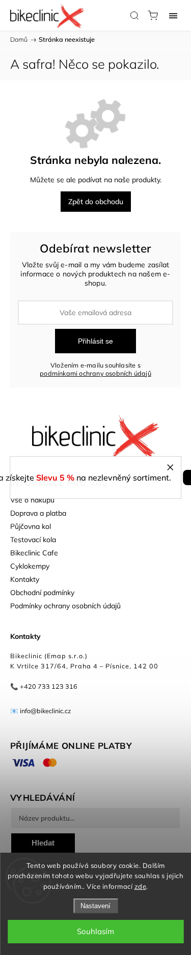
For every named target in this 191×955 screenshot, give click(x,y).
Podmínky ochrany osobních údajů (65, 605)
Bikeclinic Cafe (34, 552)
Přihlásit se (95, 341)
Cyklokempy (29, 566)
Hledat (43, 842)
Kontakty (24, 579)
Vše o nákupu (32, 499)
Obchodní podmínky (42, 592)
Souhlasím (95, 931)
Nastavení (95, 906)
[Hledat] (134, 15)
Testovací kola (33, 539)
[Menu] (173, 15)
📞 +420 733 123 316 (43, 686)
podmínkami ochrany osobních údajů (95, 373)
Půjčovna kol (30, 526)
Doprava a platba (38, 513)
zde (140, 886)
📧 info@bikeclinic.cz (40, 711)
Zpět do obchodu (95, 201)
